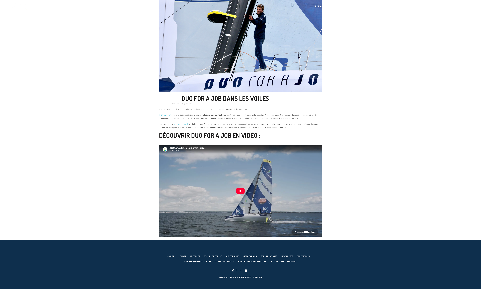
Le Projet (195, 256)
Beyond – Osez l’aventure (283, 261)
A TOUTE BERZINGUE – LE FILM (198, 261)
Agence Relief (244, 277)
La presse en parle (224, 261)
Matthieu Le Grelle (181, 124)
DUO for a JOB (165, 115)
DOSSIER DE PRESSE (213, 256)
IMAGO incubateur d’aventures (253, 261)
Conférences (303, 256)
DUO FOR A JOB (232, 256)
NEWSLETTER (287, 256)
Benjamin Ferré (187, 104)
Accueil (171, 256)
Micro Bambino (250, 256)
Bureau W (257, 277)
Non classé (175, 104)
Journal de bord (269, 256)
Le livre (183, 256)
